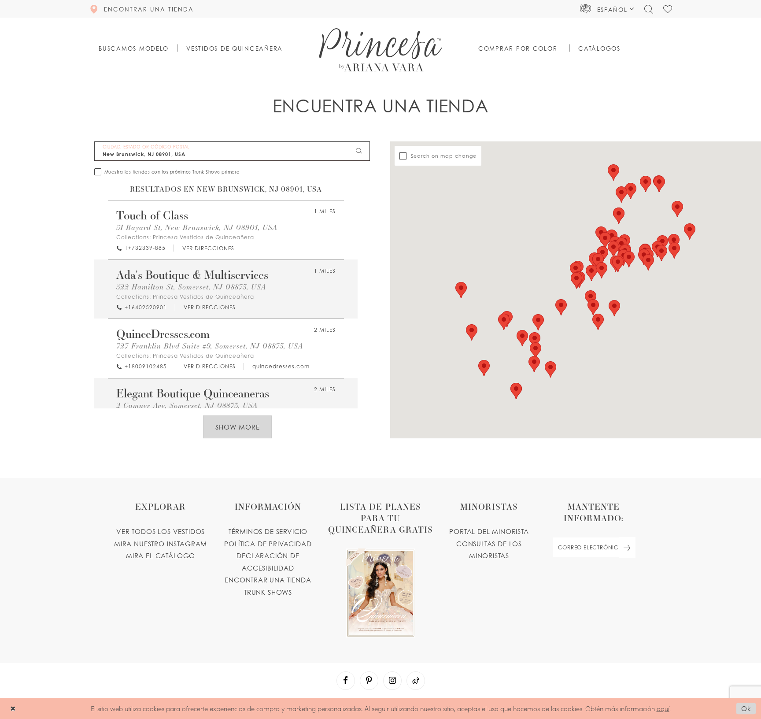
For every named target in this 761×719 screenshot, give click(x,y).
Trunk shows (268, 592)
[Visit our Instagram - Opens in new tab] (392, 680)
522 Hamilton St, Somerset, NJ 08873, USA (191, 286)
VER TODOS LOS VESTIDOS (160, 531)
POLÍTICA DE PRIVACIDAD (267, 544)
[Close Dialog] (13, 708)
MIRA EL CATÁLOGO (160, 556)
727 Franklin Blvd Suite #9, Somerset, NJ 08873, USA (209, 345)
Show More (237, 427)
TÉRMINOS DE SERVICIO (268, 531)
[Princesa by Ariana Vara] (380, 49)
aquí (663, 708)
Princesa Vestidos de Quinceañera (203, 237)
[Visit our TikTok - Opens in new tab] (415, 680)
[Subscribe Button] (627, 547)
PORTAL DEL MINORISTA (489, 531)
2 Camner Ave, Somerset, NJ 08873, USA (187, 405)
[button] (607, 8)
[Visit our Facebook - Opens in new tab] (345, 680)
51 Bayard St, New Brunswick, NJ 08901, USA (196, 227)
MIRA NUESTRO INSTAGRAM (160, 544)
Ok (746, 709)
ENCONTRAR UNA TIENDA (268, 580)
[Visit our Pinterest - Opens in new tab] (369, 680)
